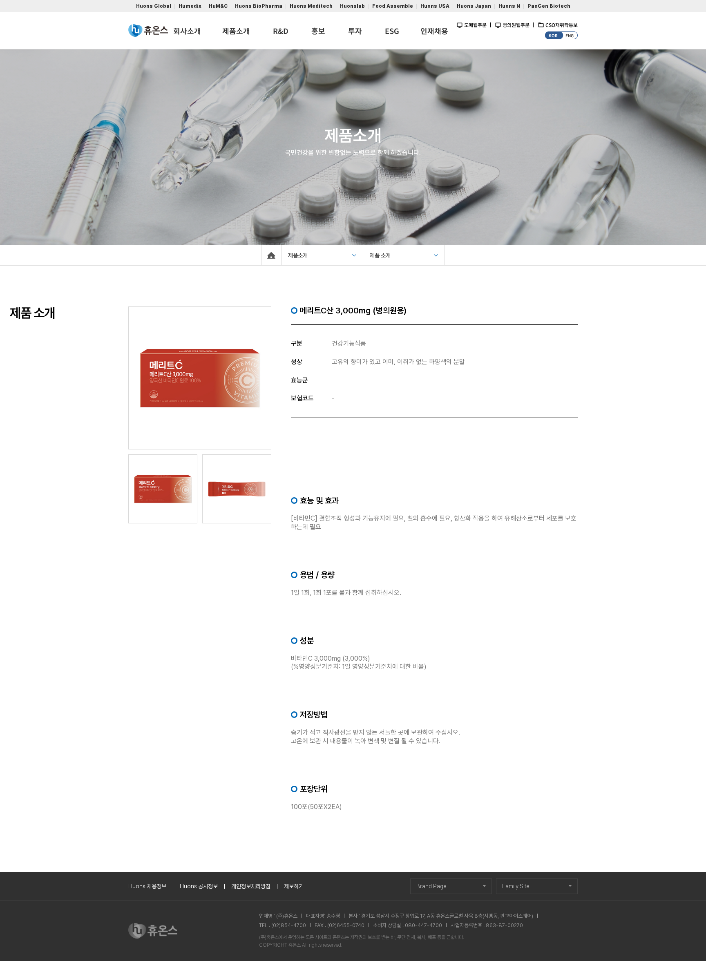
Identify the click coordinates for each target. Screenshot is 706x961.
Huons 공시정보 (199, 886)
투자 (355, 30)
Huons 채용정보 (147, 886)
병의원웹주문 (516, 25)
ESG (392, 30)
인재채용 (434, 30)
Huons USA (434, 6)
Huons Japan (474, 6)
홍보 (318, 30)
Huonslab (352, 6)
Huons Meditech (311, 6)
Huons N (509, 6)
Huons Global (153, 6)
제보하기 (294, 886)
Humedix (190, 6)
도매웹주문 (475, 25)
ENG (569, 35)
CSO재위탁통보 (561, 25)
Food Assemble (392, 6)
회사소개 (187, 30)
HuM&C (218, 6)
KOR (553, 35)
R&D (280, 30)
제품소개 (236, 30)
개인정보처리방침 (250, 886)
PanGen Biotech (548, 6)
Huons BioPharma (258, 6)
